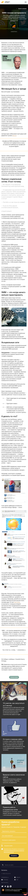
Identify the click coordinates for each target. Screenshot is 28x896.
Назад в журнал (22, 8)
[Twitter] (2, 886)
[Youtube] (8, 887)
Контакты (4, 870)
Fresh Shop (17, 602)
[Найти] (2, 865)
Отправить (14, 855)
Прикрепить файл (8, 845)
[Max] (10, 886)
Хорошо (24, 892)
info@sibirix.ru (5, 877)
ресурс (14, 135)
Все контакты (4, 882)
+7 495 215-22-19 (5, 873)
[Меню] (26, 2)
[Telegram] (5, 886)
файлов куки (17, 890)
